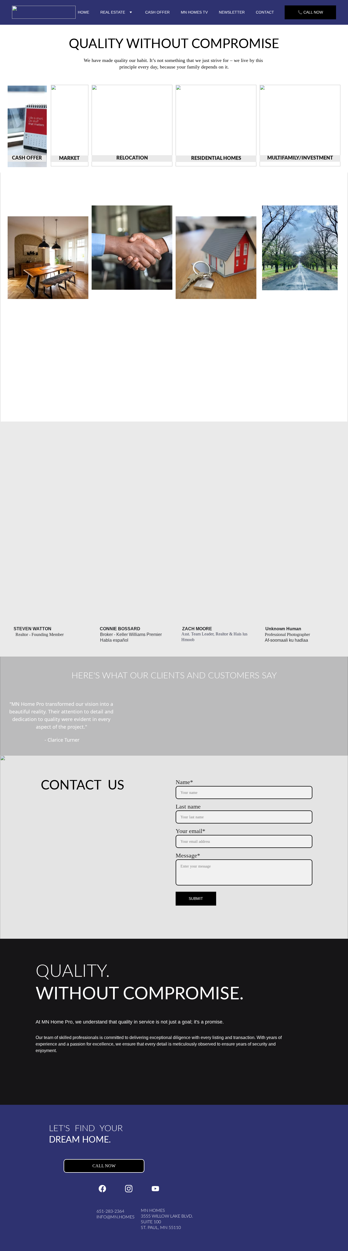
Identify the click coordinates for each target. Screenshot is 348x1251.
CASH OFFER (157, 12)
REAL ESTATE (112, 12)
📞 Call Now (310, 12)
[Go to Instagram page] (128, 1188)
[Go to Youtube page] (155, 1188)
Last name (188, 806)
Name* (184, 782)
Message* (188, 855)
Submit (196, 898)
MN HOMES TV (194, 12)
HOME (83, 12)
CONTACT (265, 12)
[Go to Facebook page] (102, 1188)
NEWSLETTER (232, 12)
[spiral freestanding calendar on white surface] (27, 126)
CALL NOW (104, 1165)
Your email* (190, 831)
